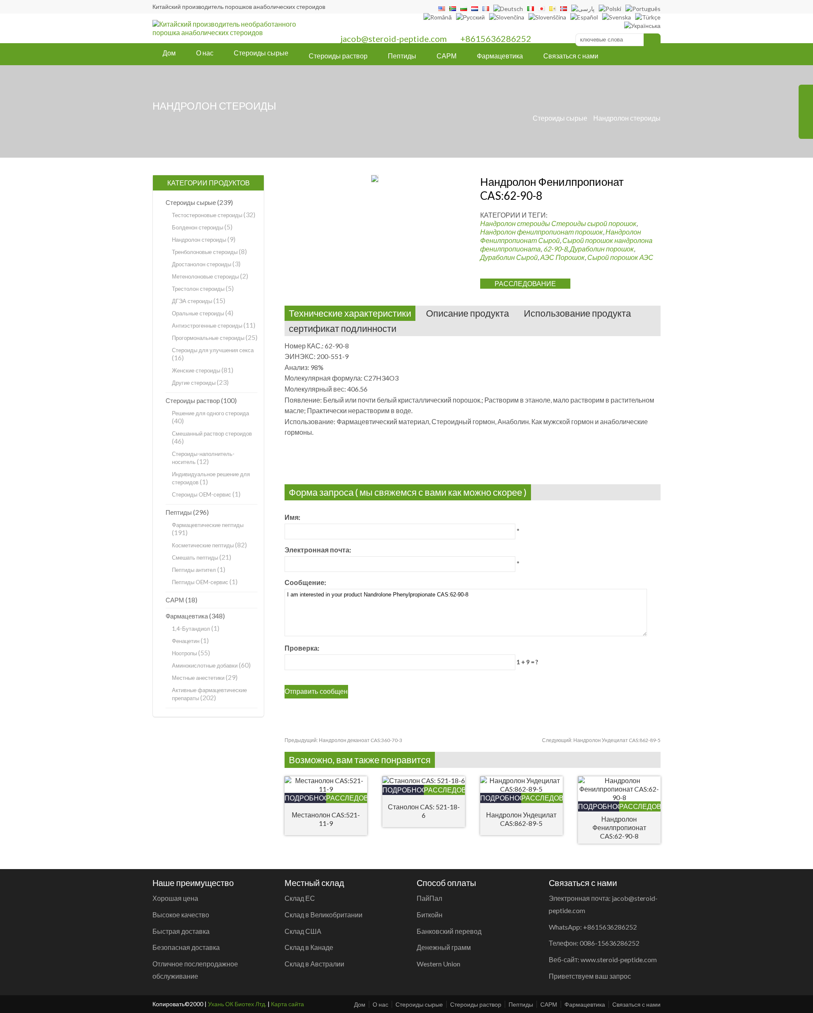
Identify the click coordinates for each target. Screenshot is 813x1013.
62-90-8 (555, 249)
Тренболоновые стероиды (205, 251)
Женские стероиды (196, 370)
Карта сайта (287, 1003)
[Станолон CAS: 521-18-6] (423, 780)
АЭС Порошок (562, 257)
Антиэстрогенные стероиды (207, 325)
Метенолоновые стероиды (205, 276)
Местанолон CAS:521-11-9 (326, 819)
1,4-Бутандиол (191, 628)
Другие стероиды (194, 382)
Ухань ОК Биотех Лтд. (237, 1003)
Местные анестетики (198, 677)
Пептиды (402, 56)
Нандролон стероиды (627, 118)
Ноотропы (184, 653)
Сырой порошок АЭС (620, 257)
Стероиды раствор (338, 56)
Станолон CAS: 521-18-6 (424, 811)
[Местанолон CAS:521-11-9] (326, 789)
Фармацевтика (500, 56)
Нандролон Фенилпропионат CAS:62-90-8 (619, 827)
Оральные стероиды (198, 313)
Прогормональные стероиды (208, 337)
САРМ (446, 56)
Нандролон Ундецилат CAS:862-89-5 (601, 740)
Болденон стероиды (197, 227)
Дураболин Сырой (509, 257)
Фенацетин (185, 641)
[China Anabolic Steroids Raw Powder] (230, 32)
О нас (204, 53)
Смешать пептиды (195, 557)
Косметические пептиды (203, 545)
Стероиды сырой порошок (593, 223)
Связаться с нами (570, 56)
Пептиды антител (194, 569)
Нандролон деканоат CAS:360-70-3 (343, 740)
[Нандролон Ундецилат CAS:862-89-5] (521, 789)
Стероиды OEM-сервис (201, 494)
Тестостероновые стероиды (207, 215)
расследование (525, 283)
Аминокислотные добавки (205, 665)
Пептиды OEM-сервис (200, 582)
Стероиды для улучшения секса (213, 350)
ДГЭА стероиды (192, 301)
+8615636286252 (495, 38)
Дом (169, 53)
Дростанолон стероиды (201, 264)
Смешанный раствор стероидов (212, 433)
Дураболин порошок (602, 249)
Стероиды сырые (261, 53)
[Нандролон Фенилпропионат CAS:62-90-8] (619, 797)
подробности (305, 798)
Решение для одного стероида (210, 413)
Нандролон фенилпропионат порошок (541, 232)
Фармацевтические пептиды (207, 525)
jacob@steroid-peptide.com (393, 38)
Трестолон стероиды (198, 288)
